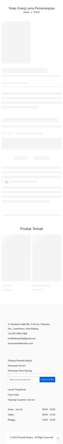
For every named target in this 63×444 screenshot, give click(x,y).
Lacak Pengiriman (17, 389)
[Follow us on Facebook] (9, 351)
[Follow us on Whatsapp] (30, 351)
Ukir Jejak (7, 285)
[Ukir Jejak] (16, 258)
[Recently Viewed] (58, 438)
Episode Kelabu (41, 285)
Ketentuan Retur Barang (20, 371)
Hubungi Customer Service (21, 400)
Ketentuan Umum (16, 365)
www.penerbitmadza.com (20, 343)
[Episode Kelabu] (46, 258)
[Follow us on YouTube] (25, 351)
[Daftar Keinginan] (27, 237)
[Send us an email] (14, 351)
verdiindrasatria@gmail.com (22, 338)
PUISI (37, 12)
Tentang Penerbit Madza (20, 360)
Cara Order (13, 395)
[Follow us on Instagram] (20, 351)
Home (26, 12)
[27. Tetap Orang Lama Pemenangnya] (16, 42)
